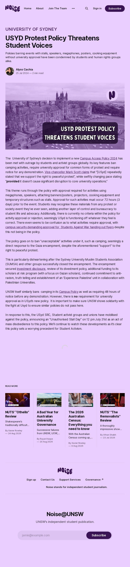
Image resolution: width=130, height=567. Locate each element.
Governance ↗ (94, 479)
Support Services (70, 479)
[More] (73, 8)
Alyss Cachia (24, 69)
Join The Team (57, 8)
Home (27, 8)
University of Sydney (31, 29)
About (40, 8)
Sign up (31, 479)
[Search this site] (86, 8)
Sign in (97, 8)
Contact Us (48, 479)
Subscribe (115, 8)
